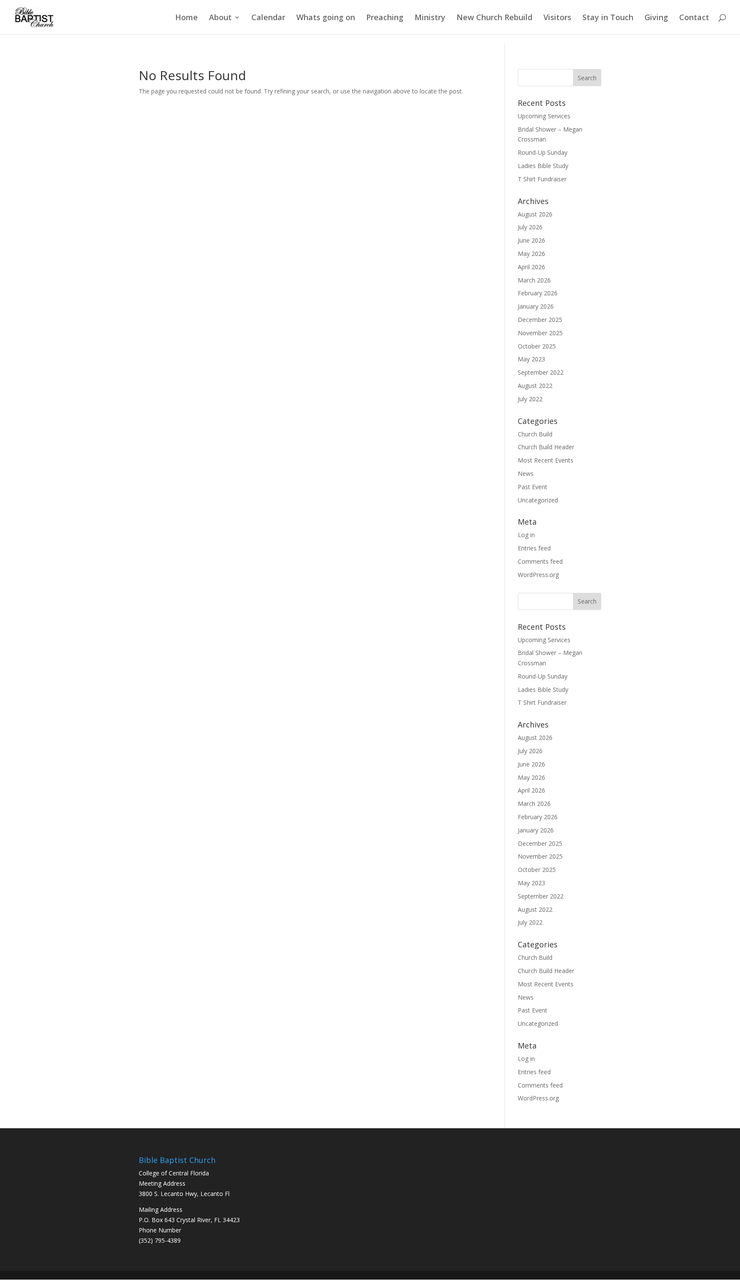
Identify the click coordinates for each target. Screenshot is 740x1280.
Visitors (557, 18)
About (220, 18)
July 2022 (530, 399)
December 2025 (540, 319)
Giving (656, 18)
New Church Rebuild (494, 18)
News (526, 473)
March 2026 (534, 280)
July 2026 (530, 227)
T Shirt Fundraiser (542, 179)
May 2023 (531, 359)
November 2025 (540, 333)
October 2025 (537, 346)
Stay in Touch (607, 18)
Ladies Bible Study (543, 166)
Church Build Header (546, 447)
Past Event (532, 487)
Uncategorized (538, 500)
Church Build (535, 434)
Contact (694, 18)
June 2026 (531, 240)
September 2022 (541, 372)
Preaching (384, 18)
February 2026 (538, 293)
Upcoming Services (544, 116)
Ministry (430, 18)
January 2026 (536, 306)
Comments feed (540, 561)
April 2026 (531, 267)
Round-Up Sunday (542, 152)
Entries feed (534, 548)
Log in (526, 535)
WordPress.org (538, 575)
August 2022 (535, 386)
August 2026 (535, 214)
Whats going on (325, 18)
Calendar (268, 18)
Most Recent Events (545, 460)
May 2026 (531, 253)
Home (186, 18)
